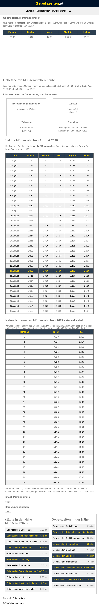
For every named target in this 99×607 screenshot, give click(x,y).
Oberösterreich (43, 11)
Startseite (30, 11)
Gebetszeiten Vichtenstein (18, 577)
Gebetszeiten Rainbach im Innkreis (22, 536)
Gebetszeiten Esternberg (17, 559)
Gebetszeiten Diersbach (17, 553)
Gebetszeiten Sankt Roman (19, 530)
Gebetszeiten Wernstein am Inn (20, 589)
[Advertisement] (49, 58)
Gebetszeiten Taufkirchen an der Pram (23, 571)
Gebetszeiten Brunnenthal (18, 565)
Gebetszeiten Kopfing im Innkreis (21, 583)
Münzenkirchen (59, 11)
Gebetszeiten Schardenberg (19, 548)
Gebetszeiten (47, 3)
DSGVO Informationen (13, 603)
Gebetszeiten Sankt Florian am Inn (22, 542)
